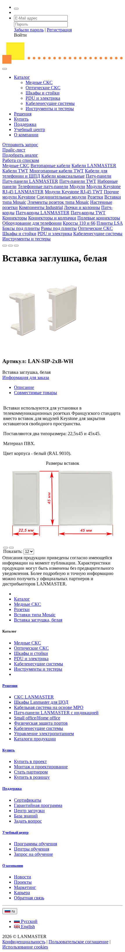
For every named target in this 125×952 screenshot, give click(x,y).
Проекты (23, 882)
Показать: (13, 551)
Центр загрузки (29, 810)
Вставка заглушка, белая (38, 619)
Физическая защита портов (41, 723)
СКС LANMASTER (34, 696)
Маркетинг (25, 887)
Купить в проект (30, 761)
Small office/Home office (37, 717)
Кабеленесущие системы (50, 103)
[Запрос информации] (16, 246)
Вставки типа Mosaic (35, 614)
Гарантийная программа (38, 805)
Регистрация (59, 29)
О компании (26, 134)
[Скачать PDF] (4, 246)
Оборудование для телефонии (32, 223)
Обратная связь (29, 897)
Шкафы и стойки (43, 92)
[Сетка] (11, 548)
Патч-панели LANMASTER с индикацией (56, 712)
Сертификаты (27, 800)
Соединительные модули (61, 196)
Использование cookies (25, 946)
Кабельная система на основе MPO (48, 707)
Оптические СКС (43, 87)
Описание (24, 387)
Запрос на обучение (33, 854)
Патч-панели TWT (77, 181)
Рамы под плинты (59, 228)
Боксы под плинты (21, 228)
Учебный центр (29, 129)
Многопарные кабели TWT (56, 170)
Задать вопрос (28, 821)
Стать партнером (31, 771)
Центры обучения (31, 848)
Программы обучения (35, 843)
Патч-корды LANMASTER (42, 212)
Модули (77, 186)
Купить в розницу (32, 777)
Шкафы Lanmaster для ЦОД (41, 702)
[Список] (5, 548)
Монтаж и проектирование (41, 766)
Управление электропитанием (44, 733)
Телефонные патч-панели (43, 186)
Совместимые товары (35, 392)
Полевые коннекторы (98, 217)
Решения (22, 113)
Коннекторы (14, 217)
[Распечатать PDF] (10, 246)
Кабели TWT (15, 170)
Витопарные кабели (50, 165)
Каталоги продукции (35, 738)
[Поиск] (16, 9)
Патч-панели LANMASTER (30, 181)
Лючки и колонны (82, 207)
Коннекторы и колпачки (52, 217)
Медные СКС (39, 82)
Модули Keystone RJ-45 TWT (74, 191)
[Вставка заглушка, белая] (43, 349)
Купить (21, 119)
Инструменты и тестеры (50, 108)
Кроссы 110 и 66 (79, 223)
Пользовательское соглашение (78, 941)
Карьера (22, 892)
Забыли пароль (29, 29)
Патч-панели (98, 176)
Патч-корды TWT (88, 212)
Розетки (95, 196)
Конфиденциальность (23, 941)
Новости (22, 876)
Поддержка (25, 124)
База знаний (26, 815)
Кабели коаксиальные (63, 176)
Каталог (22, 77)
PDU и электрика (43, 98)
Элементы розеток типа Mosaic (58, 202)
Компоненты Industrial (41, 207)
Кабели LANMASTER (94, 165)
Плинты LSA (110, 223)
